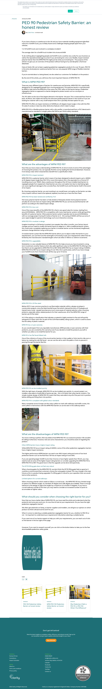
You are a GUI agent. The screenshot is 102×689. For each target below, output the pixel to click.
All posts (14, 18)
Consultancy (12, 658)
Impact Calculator (14, 660)
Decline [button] (76, 11)
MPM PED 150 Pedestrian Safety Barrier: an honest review (55, 606)
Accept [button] (70, 11)
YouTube (47, 669)
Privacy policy (13, 670)
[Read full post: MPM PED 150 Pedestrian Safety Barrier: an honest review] (55, 592)
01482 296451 (48, 656)
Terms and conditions (15, 668)
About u (11, 666)
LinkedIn (47, 662)
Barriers (25, 601)
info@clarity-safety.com (51, 658)
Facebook (47, 665)
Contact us (48, 671)
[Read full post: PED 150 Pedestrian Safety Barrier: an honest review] (32, 592)
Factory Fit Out (13, 656)
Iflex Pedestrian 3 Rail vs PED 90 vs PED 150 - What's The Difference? (78, 606)
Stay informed (51, 640)
